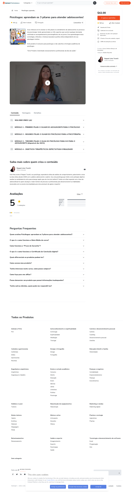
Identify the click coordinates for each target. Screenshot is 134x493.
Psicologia (53, 395)
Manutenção (54, 407)
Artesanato (54, 418)
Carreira (92, 332)
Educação (53, 378)
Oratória (92, 341)
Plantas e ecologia (96, 415)
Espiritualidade (55, 335)
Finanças (92, 378)
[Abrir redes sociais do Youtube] (85, 170)
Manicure (14, 424)
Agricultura (93, 418)
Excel (91, 441)
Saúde (52, 450)
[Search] (94, 3)
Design (52, 352)
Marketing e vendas (96, 404)
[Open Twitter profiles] (16, 474)
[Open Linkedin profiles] (21, 474)
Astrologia (53, 332)
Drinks (13, 355)
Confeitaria (14, 352)
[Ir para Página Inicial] (12, 2)
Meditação (53, 338)
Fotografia (53, 355)
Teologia (53, 341)
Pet (12, 332)
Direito (52, 375)
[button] (46, 120)
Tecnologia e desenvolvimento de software (105, 438)
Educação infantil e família (99, 349)
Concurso (53, 372)
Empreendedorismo (96, 375)
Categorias (27, 3)
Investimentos (94, 381)
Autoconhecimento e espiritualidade (63, 329)
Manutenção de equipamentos (61, 404)
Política (52, 393)
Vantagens (26, 113)
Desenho (53, 421)
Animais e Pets (16, 329)
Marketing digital (95, 407)
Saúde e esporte (56, 438)
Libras (52, 387)
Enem (52, 381)
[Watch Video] (47, 82)
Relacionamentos (17, 438)
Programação (94, 444)
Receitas (14, 361)
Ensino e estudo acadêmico (59, 369)
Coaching (92, 335)
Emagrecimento (55, 441)
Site (91, 447)
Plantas (92, 421)
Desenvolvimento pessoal (98, 338)
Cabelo (13, 418)
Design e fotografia (57, 349)
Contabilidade (94, 372)
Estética (14, 421)
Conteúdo (15, 113)
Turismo (13, 407)
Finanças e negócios (97, 369)
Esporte (53, 444)
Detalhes (37, 113)
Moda (13, 430)
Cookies (118, 486)
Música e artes (55, 415)
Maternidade (94, 352)
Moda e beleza (16, 415)
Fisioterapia (54, 447)
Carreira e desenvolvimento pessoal (102, 329)
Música (52, 424)
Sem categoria (16, 458)
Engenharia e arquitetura (20, 369)
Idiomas (52, 384)
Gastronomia (15, 358)
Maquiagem (15, 427)
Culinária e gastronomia (19, 349)
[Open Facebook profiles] (13, 474)
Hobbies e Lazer (17, 404)
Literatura (53, 390)
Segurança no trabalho (18, 375)
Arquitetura (15, 372)
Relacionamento (16, 441)
